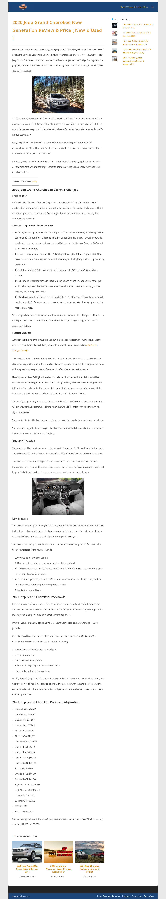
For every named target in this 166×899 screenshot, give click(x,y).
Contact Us (116, 896)
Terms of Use (149, 896)
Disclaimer (126, 896)
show (34, 181)
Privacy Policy (137, 896)
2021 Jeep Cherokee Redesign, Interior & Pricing (89, 869)
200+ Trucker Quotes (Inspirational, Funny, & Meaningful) (133, 60)
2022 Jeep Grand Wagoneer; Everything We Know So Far (58, 869)
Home (98, 896)
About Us (106, 896)
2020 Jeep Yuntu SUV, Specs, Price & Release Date (27, 869)
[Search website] (153, 7)
